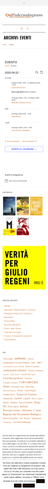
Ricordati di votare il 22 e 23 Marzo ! (18, 314)
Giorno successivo (28, 141)
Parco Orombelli (26, 402)
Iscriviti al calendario (22, 149)
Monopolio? (8, 317)
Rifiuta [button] (18, 486)
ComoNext (28, 378)
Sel (21, 418)
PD (4, 406)
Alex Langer (8, 358)
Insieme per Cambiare (27, 394)
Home (4, 44)
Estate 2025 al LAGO (18, 88)
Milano (6, 402)
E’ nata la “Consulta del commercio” (18, 336)
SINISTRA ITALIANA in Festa (21, 103)
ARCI (39, 362)
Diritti (6, 386)
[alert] (25, 180)
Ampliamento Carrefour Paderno (16, 362)
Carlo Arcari (14, 374)
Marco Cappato (37, 398)
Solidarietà (36, 418)
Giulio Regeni (30, 390)
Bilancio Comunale (32, 366)
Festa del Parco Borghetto (21, 130)
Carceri (6, 374)
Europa (20, 390)
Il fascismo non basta (12, 332)
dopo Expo (29, 386)
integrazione (8, 398)
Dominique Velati (17, 386)
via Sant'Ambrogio (22, 422)
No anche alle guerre (12, 325)
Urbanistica (7, 422)
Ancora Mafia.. (10, 321)
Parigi (37, 402)
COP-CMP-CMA (28, 382)
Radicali (24, 406)
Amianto (30, 359)
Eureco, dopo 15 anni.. (13, 328)
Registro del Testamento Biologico (22, 414)
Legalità (27, 398)
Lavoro (18, 398)
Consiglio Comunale (10, 382)
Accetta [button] (40, 481)
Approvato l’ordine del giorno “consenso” (20, 310)
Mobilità (14, 402)
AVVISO (7, 306)
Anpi (33, 362)
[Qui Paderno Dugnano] (24, 15)
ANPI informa (16, 117)
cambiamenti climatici (14, 370)
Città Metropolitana (13, 378)
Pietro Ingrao (13, 406)
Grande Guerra (9, 394)
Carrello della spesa (28, 374)
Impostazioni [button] (28, 486)
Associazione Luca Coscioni (13, 366)
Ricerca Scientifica (10, 418)
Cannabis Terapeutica (36, 370)
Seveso (27, 418)
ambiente (20, 358)
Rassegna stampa (11, 410)
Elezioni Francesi (9, 390)
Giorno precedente (13, 141)
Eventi (7, 66)
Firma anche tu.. (10, 340)
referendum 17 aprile (31, 410)
